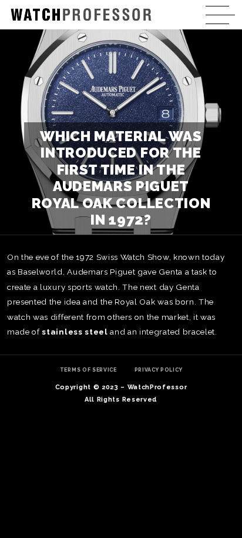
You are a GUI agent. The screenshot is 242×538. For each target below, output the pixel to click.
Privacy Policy (159, 370)
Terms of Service (88, 370)
